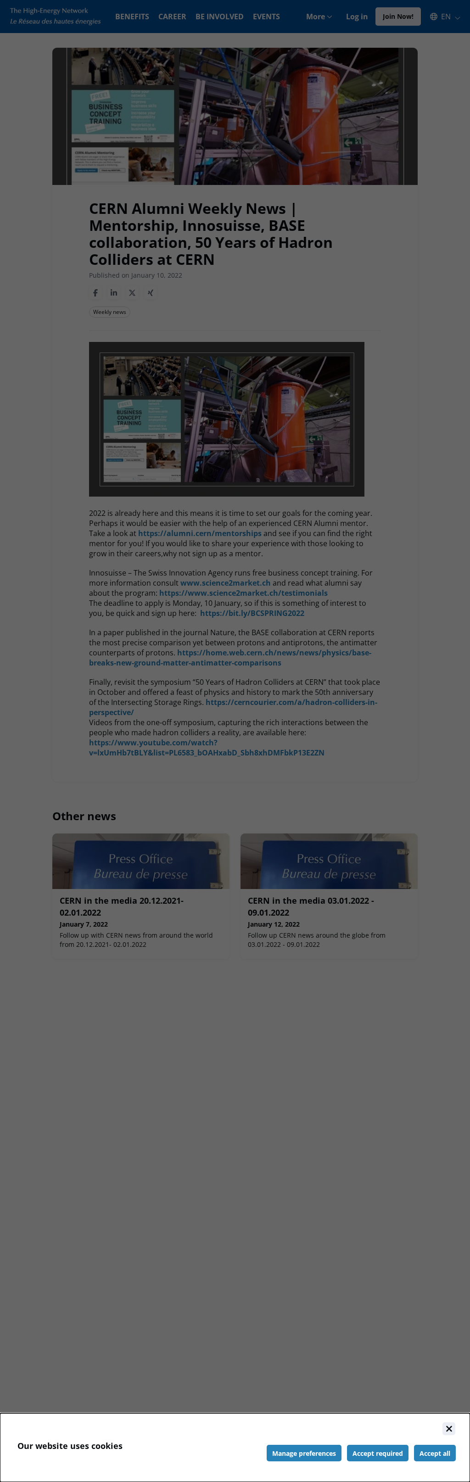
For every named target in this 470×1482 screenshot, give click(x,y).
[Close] (448, 1428)
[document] (235, 1447)
